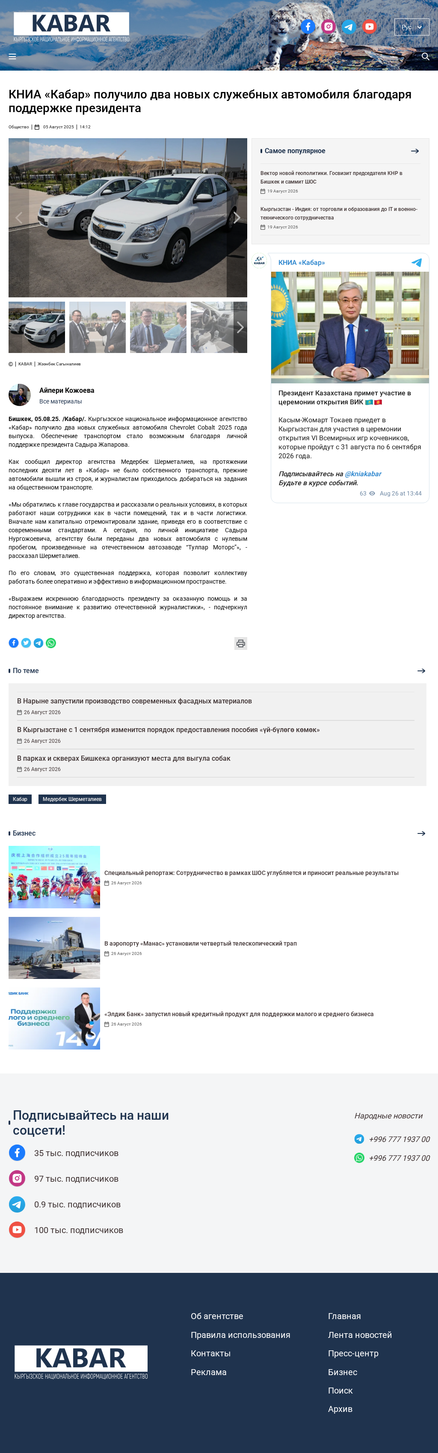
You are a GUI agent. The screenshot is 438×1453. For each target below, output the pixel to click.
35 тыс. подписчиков (76, 1153)
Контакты (211, 1353)
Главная (344, 1316)
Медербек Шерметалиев (72, 799)
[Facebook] (14, 643)
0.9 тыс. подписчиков (77, 1204)
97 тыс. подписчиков (76, 1179)
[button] (237, 217)
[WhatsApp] (51, 643)
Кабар (20, 799)
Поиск (340, 1390)
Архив (340, 1409)
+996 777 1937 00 (399, 1139)
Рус (406, 27)
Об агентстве (217, 1316)
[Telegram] (38, 643)
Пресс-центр (353, 1353)
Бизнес (342, 1372)
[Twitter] (26, 643)
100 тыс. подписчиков (78, 1230)
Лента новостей (360, 1335)
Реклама (209, 1372)
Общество (19, 127)
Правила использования (240, 1335)
